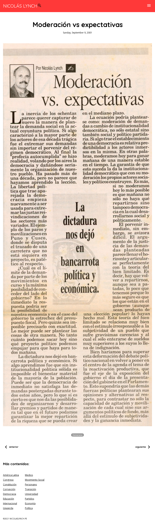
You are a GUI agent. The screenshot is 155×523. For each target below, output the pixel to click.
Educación (8, 498)
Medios (29, 475)
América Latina (11, 475)
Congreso (8, 479)
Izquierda (8, 508)
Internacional (10, 503)
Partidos (29, 498)
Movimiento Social (34, 479)
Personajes (31, 484)
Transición (30, 489)
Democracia (77, 435)
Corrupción (9, 489)
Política (29, 508)
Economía (30, 503)
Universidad (31, 494)
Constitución (9, 484)
